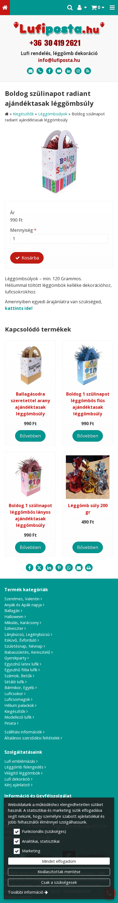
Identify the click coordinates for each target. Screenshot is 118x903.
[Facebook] (50, 71)
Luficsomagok (17, 699)
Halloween (13, 616)
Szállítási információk (23, 732)
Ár (12, 213)
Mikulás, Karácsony (21, 622)
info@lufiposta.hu (59, 60)
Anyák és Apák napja (23, 604)
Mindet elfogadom (59, 861)
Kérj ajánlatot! (17, 784)
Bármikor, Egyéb (19, 687)
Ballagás (12, 610)
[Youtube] (59, 71)
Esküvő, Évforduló (20, 640)
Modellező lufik (18, 717)
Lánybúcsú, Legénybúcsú (27, 634)
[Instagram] (78, 71)
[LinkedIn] (68, 71)
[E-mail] (30, 71)
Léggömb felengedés (23, 767)
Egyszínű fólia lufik (20, 669)
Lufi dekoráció (17, 779)
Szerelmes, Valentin (22, 598)
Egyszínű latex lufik (21, 664)
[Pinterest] (59, 567)
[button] (112, 7)
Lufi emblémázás (19, 761)
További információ (25, 892)
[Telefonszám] (40, 71)
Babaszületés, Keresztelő (27, 652)
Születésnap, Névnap (23, 646)
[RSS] (88, 71)
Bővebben (30, 436)
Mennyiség (23, 230)
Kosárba (30, 258)
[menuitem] (5, 7)
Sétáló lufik (14, 681)
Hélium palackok (19, 705)
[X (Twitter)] (39, 567)
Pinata (10, 723)
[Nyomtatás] (88, 567)
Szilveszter (13, 628)
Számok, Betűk (18, 675)
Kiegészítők (14, 711)
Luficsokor (13, 693)
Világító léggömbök (22, 773)
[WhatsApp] (68, 567)
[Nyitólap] (5, 7)
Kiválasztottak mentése (59, 871)
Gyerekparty (15, 658)
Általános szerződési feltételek (32, 738)
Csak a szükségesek (59, 882)
